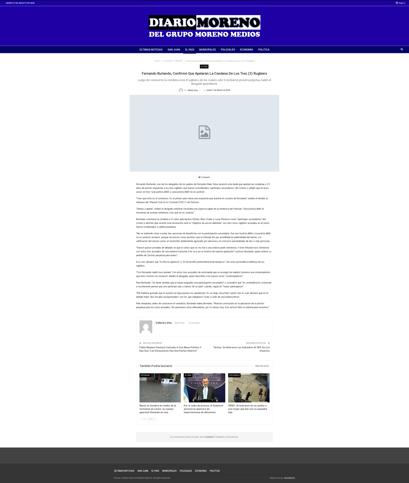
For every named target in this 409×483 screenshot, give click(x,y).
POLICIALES (228, 49)
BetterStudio (289, 478)
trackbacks (209, 437)
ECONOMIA (246, 49)
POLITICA (264, 49)
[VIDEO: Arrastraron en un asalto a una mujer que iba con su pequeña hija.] (249, 387)
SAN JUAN (174, 49)
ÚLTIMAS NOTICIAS (150, 49)
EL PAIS (189, 49)
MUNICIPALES (207, 49)
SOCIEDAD (145, 375)
